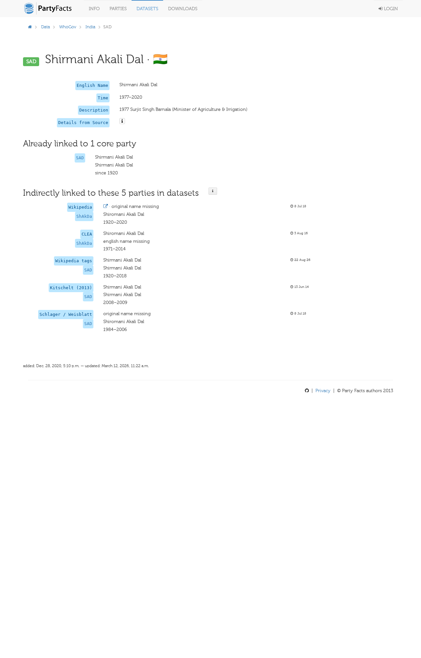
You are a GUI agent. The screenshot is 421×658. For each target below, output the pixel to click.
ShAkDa (84, 216)
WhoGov (67, 26)
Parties (118, 9)
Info (94, 9)
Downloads (182, 9)
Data (45, 26)
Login (390, 9)
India (90, 26)
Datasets (147, 9)
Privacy (323, 390)
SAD (80, 157)
